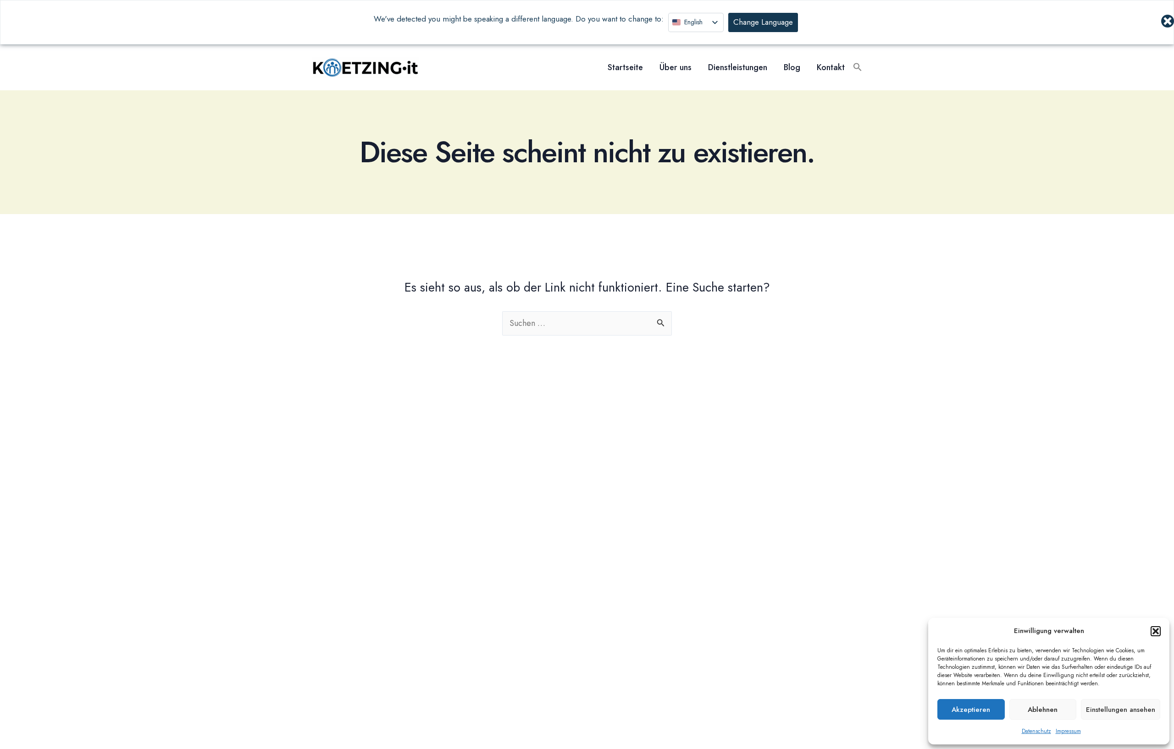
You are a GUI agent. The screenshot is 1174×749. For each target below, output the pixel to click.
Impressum (1068, 731)
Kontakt (831, 67)
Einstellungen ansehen (1120, 710)
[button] (1155, 631)
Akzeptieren (971, 710)
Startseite (625, 67)
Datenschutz (1036, 731)
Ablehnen (1043, 710)
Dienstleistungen (737, 67)
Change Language (763, 22)
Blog (792, 67)
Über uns (675, 67)
